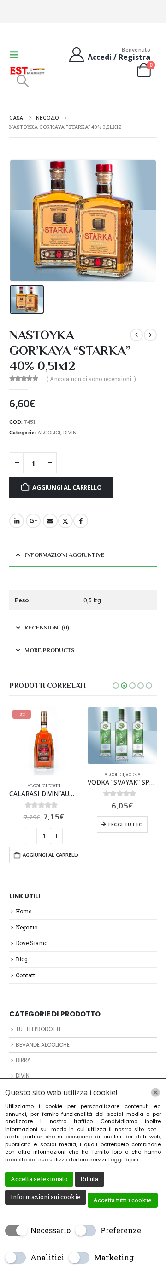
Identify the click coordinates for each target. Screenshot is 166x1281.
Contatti (26, 975)
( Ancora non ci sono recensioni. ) (91, 378)
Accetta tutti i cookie (122, 1200)
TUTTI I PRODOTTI (38, 1029)
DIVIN (70, 432)
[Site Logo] (27, 70)
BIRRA (23, 1060)
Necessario (50, 1230)
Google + (33, 521)
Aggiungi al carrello (66, 487)
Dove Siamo (31, 942)
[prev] (136, 335)
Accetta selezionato (39, 1179)
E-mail (50, 521)
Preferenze (121, 1230)
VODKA (133, 775)
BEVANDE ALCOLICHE (43, 1045)
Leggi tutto (125, 824)
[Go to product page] (122, 735)
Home (23, 911)
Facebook (80, 521)
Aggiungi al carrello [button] (50, 854)
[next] (150, 335)
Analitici (47, 1257)
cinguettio (65, 521)
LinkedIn (16, 521)
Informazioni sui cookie (46, 1197)
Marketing (114, 1257)
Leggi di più (123, 1159)
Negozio (26, 927)
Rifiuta (89, 1179)
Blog (22, 959)
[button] (16, 54)
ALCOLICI (48, 432)
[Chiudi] (155, 1092)
